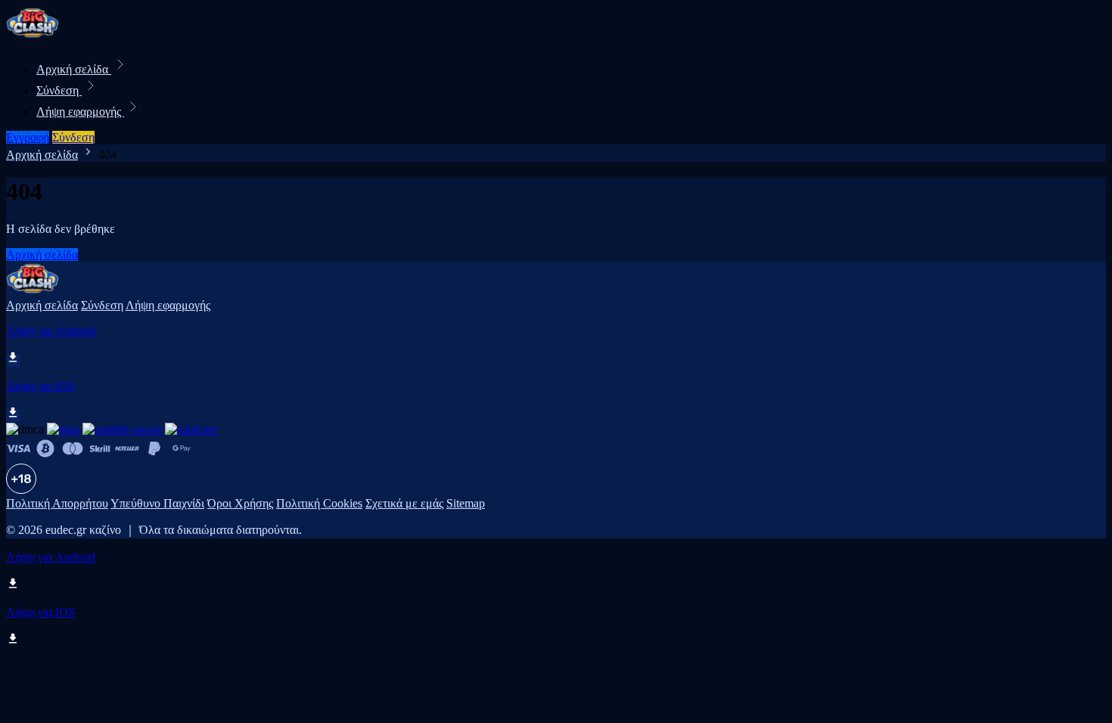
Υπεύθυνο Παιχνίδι (157, 503)
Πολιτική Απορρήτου (57, 503)
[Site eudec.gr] (57, 35)
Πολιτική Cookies (319, 503)
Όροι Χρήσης (240, 503)
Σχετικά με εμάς (404, 503)
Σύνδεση (59, 90)
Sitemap (465, 503)
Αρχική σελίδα (73, 69)
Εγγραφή (27, 137)
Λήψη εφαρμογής (80, 111)
